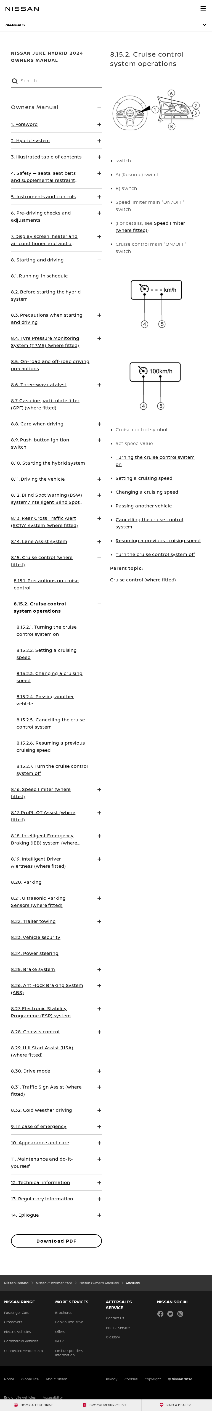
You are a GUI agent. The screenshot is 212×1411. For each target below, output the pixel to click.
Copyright (153, 1379)
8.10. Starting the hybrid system (48, 463)
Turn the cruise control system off (155, 554)
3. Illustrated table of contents (46, 157)
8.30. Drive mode (30, 1071)
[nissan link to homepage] (22, 8)
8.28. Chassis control (35, 1032)
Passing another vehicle (144, 506)
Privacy (111, 1379)
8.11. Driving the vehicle (38, 479)
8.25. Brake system (33, 969)
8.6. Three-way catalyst (39, 385)
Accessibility (53, 1397)
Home (9, 1379)
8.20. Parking (26, 882)
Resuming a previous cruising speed (158, 541)
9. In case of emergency (39, 1126)
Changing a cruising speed (147, 492)
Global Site (30, 1379)
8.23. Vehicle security (35, 937)
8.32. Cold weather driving (41, 1110)
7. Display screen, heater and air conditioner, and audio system (44, 243)
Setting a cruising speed (144, 478)
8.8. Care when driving (37, 424)
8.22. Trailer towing (33, 921)
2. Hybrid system (30, 140)
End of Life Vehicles (20, 1397)
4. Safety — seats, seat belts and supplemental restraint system (43, 180)
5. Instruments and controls (43, 197)
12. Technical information (40, 1182)
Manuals (15, 24)
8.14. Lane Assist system (39, 541)
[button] (203, 8)
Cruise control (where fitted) (143, 580)
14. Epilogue (25, 1215)
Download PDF (56, 1241)
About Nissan (56, 1379)
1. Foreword (24, 124)
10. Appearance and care (40, 1143)
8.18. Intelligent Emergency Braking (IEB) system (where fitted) (44, 843)
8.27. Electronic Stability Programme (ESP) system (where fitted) (41, 1015)
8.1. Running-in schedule (39, 276)
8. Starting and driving (37, 260)
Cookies (130, 1379)
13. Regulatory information (42, 1199)
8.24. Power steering (35, 953)
